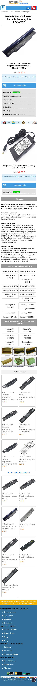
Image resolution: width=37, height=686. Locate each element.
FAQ (6, 637)
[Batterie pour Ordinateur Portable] (18, 4)
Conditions (8, 616)
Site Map (7, 668)
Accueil (5, 11)
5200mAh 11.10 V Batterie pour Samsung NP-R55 (26, 557)
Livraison (8, 651)
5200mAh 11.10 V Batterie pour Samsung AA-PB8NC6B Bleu (9, 526)
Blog (6, 640)
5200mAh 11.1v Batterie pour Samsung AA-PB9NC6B (10, 587)
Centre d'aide (9, 633)
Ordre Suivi (8, 664)
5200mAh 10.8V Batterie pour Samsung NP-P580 (9, 496)
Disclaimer (8, 623)
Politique (7, 619)
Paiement (7, 647)
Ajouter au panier (20, 85)
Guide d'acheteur (10, 629)
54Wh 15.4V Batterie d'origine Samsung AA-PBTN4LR (27, 459)
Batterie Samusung (15, 11)
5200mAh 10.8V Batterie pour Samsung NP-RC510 (26, 496)
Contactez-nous (10, 612)
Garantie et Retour (11, 654)
